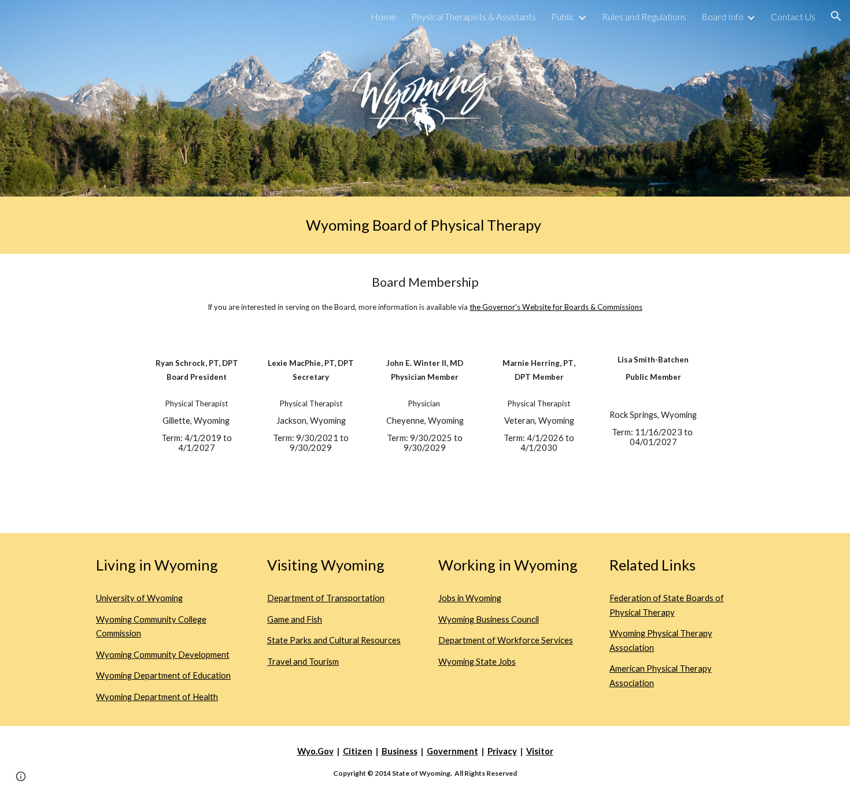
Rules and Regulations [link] (644, 16)
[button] (836, 16)
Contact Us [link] (793, 16)
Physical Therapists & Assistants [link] (473, 16)
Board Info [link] (722, 16)
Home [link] (383, 16)
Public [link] (563, 16)
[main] (425, 225)
